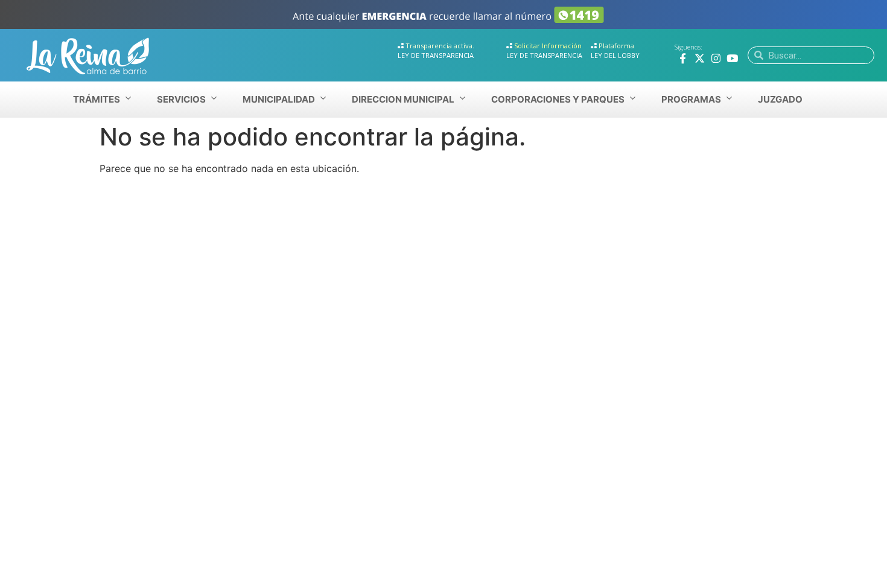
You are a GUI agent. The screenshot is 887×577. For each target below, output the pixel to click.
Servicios (181, 99)
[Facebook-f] (683, 58)
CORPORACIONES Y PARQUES (558, 99)
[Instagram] (716, 58)
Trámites (96, 99)
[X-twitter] (699, 58)
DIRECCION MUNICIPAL (403, 99)
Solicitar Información (548, 45)
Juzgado (780, 99)
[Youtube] (732, 58)
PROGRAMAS (691, 99)
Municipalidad (279, 99)
